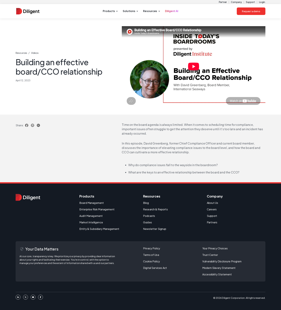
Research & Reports (155, 209)
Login (262, 1)
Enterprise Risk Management (96, 209)
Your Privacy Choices (215, 248)
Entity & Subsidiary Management (99, 229)
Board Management (91, 202)
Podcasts (149, 216)
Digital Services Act (155, 268)
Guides (147, 222)
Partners (212, 222)
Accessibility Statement (217, 274)
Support (250, 1)
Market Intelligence (91, 222)
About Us (212, 202)
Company (236, 1)
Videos (35, 52)
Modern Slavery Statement (219, 268)
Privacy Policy (151, 248)
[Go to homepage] (28, 197)
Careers (212, 209)
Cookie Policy (151, 261)
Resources (21, 52)
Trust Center (210, 255)
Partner (223, 1)
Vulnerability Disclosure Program (221, 261)
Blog (146, 202)
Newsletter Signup (154, 229)
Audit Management (91, 216)
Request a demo (251, 11)
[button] (110, 11)
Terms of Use (151, 255)
